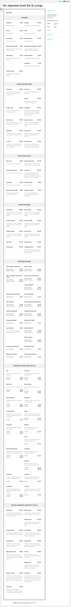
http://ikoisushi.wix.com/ (52, 20)
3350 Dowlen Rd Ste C (52, 15)
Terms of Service (21, 603)
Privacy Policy (28, 603)
